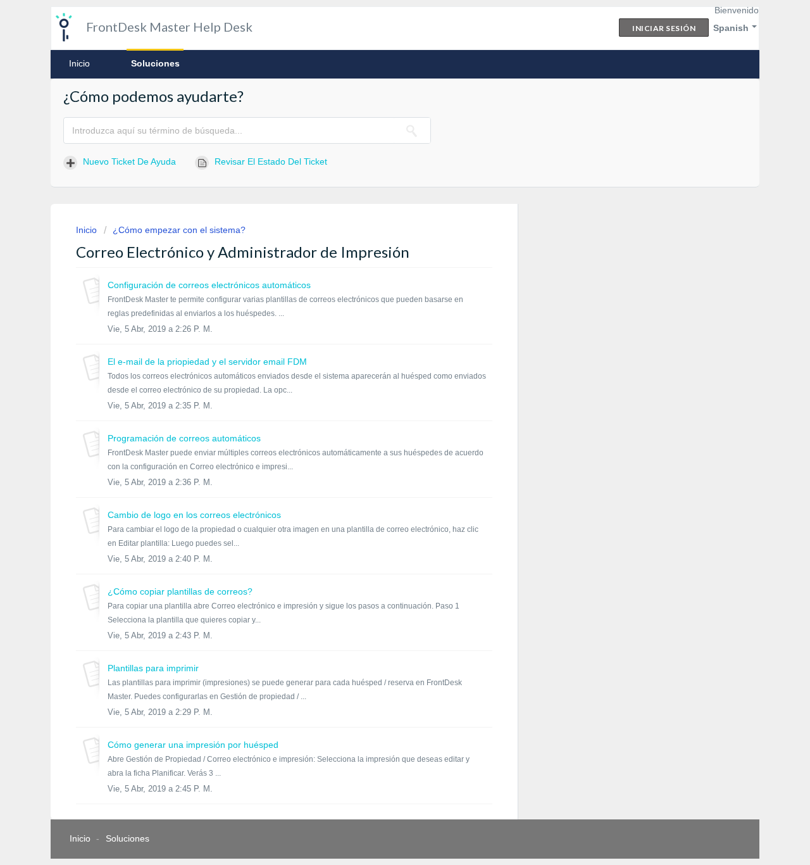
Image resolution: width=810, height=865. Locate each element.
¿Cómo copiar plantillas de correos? (180, 591)
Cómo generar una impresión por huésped (193, 745)
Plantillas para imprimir (153, 668)
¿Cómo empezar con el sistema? (179, 230)
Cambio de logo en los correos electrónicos (194, 515)
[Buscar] (412, 130)
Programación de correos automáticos (184, 438)
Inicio (79, 63)
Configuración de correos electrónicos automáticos (209, 285)
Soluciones (155, 63)
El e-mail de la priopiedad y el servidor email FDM (207, 362)
